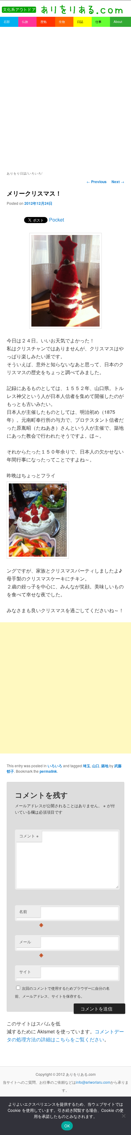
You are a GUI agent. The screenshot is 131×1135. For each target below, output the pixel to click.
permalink (48, 771)
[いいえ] (123, 1116)
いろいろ (55, 765)
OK (67, 1125)
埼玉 (86, 765)
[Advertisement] (65, 95)
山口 (95, 765)
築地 (104, 765)
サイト (25, 971)
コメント (29, 836)
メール (30, 943)
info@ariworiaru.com (93, 1082)
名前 (30, 913)
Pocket (56, 219)
